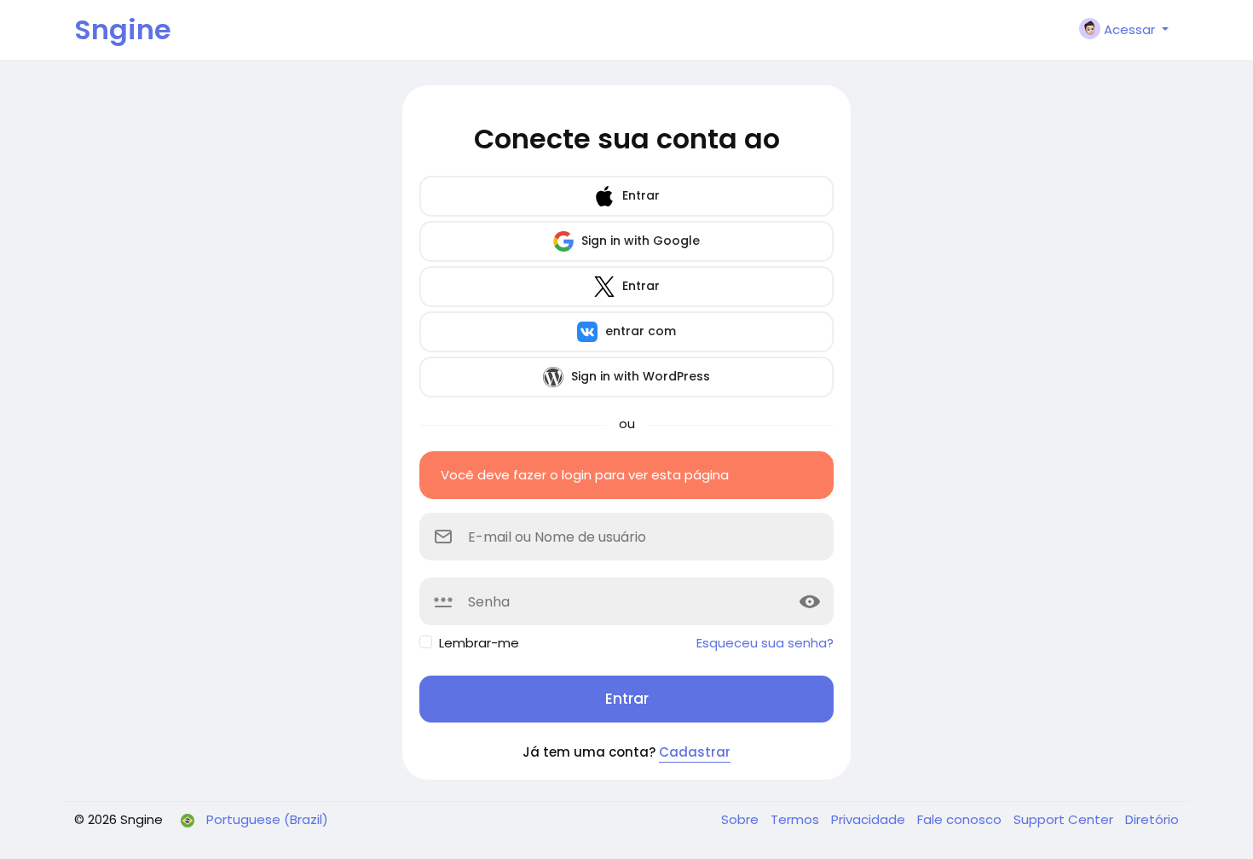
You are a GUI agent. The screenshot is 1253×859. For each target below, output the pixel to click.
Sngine (122, 29)
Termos (797, 819)
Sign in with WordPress (639, 376)
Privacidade (870, 819)
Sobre (741, 819)
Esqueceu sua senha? (765, 643)
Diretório (1152, 819)
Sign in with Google (639, 240)
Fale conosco (961, 819)
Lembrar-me (479, 643)
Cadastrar (694, 752)
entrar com (639, 331)
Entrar (639, 195)
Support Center (1065, 819)
